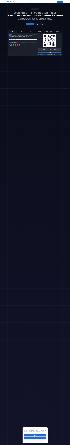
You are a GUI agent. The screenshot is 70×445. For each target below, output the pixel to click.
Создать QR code (30, 24)
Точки (33, 42)
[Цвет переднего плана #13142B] (10, 45)
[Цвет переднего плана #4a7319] (15, 45)
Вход (55, 1)
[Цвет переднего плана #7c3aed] (19, 45)
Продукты (35, 1)
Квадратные (14, 42)
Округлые (23, 42)
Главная (31, 1)
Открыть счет (60, 1)
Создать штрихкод (39, 24)
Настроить (35, 440)
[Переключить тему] (53, 1)
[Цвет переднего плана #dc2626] (17, 45)
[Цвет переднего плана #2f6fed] (12, 45)
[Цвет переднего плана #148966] (13, 45)
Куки (24, 432)
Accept (35, 435)
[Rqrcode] (10, 2)
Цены (39, 1)
